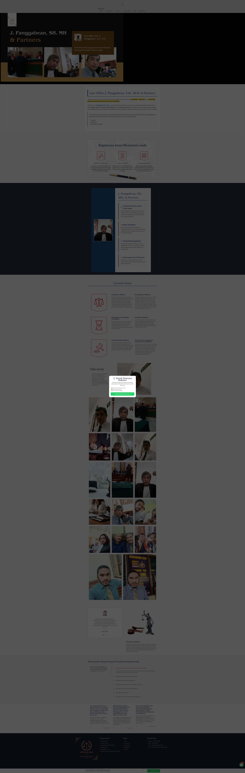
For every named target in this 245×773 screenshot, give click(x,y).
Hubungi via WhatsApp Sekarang (122, 393)
